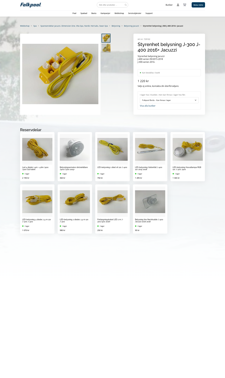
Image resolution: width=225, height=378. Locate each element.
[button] (60, 74)
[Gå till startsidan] (30, 5)
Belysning (116, 26)
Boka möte (198, 5)
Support (149, 13)
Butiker (169, 4)
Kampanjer (105, 13)
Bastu (93, 13)
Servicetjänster (134, 13)
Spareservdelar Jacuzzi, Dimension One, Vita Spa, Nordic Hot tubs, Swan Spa (74, 26)
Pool (74, 13)
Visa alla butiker (148, 105)
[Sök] (126, 5)
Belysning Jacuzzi (131, 26)
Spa (35, 26)
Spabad (84, 13)
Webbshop (119, 13)
